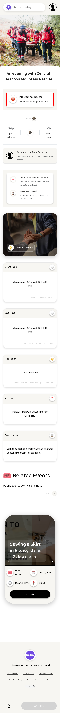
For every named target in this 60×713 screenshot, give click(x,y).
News (48, 679)
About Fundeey (15, 679)
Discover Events (46, 673)
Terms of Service (34, 679)
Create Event (12, 673)
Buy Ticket (30, 594)
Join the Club (28, 673)
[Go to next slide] (54, 493)
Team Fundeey (30, 373)
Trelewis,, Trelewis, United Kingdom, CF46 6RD (30, 414)
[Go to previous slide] (48, 493)
